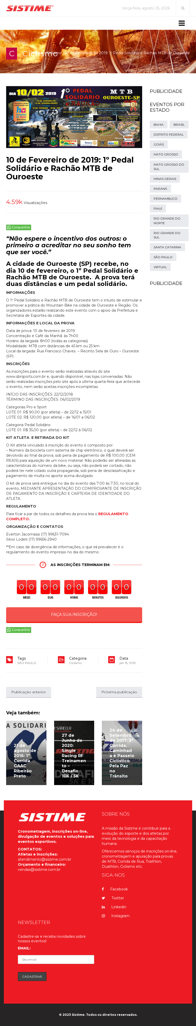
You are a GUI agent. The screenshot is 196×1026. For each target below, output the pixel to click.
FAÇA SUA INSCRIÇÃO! (74, 614)
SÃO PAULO (26, 663)
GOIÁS (159, 144)
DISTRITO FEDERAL (169, 134)
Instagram (120, 916)
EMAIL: (24, 948)
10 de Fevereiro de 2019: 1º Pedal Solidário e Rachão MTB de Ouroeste (70, 168)
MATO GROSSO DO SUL (169, 167)
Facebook (119, 889)
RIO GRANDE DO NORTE (167, 220)
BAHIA (159, 124)
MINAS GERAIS (165, 179)
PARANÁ (160, 189)
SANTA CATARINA (167, 247)
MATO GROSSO (166, 154)
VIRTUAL (160, 267)
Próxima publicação (119, 692)
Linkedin (118, 907)
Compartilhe (21, 227)
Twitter (118, 898)
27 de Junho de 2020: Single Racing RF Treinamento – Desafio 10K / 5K (74, 755)
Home (37, 53)
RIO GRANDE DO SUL (167, 235)
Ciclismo (54, 53)
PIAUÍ (158, 208)
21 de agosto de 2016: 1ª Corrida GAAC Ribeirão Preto (25, 760)
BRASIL (179, 124)
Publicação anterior (28, 692)
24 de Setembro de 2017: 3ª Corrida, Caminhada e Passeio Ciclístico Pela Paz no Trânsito (121, 753)
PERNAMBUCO (165, 198)
